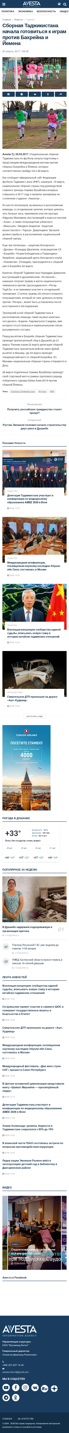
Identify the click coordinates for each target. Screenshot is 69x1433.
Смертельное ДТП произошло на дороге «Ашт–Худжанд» (32, 698)
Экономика (25, 11)
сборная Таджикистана (23, 391)
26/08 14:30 (9, 1075)
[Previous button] (4, 1233)
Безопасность (46, 11)
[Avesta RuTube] (44, 1388)
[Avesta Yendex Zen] (54, 1388)
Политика (8, 11)
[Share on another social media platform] (61, 94)
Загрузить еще (34, 716)
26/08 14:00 (9, 1152)
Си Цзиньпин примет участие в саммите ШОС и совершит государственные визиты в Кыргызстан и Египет (33, 1010)
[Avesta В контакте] (35, 1387)
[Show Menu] (3, 4)
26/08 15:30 (14, 706)
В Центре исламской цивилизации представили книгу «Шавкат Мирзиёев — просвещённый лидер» (33, 1087)
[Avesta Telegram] (6, 1397)
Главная (6, 19)
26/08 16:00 (14, 575)
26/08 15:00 (9, 1135)
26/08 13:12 (9, 1096)
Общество (12, 491)
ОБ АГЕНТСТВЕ (26, 1418)
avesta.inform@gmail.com (15, 1372)
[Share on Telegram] (22, 94)
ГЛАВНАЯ (7, 1418)
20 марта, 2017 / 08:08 (15, 51)
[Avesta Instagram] (25, 1387)
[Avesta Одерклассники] (15, 1397)
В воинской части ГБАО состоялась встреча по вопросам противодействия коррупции (32, 1144)
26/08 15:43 (14, 642)
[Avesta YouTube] (6, 1387)
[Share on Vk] (35, 94)
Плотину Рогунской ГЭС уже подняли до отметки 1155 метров (35, 946)
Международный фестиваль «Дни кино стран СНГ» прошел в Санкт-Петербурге (31, 1067)
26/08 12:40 (9, 1173)
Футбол (42, 391)
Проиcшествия (14, 692)
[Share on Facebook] (8, 94)
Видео (15, 1248)
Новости (18, 19)
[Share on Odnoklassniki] (48, 94)
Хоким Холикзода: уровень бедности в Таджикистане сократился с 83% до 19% (27, 1127)
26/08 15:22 (9, 1019)
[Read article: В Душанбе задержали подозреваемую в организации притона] (34, 899)
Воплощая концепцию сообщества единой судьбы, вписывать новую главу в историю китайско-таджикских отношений (33, 633)
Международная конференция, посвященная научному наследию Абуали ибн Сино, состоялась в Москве (33, 566)
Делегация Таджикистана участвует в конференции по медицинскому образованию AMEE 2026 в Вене (30, 498)
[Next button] (64, 1233)
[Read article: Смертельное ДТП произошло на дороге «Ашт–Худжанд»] (34, 674)
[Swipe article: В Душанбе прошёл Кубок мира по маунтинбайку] (34, 1233)
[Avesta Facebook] (15, 1387)
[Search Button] (65, 4)
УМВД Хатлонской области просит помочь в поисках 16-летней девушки (37, 961)
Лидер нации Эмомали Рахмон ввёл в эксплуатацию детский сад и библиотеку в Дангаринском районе (29, 1164)
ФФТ (52, 391)
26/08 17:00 (14, 508)
